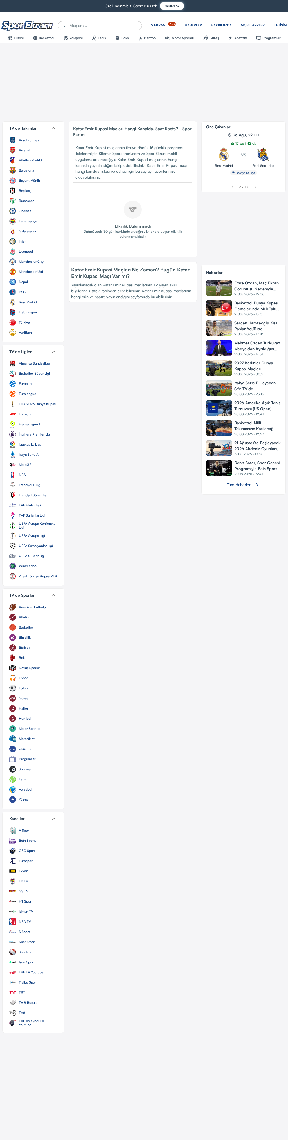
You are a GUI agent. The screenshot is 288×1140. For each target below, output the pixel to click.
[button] (33, 128)
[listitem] (33, 140)
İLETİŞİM (280, 25)
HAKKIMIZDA (221, 25)
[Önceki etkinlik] (232, 187)
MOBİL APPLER (253, 25)
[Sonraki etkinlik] (255, 187)
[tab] (15, 38)
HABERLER (193, 25)
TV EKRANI (162, 24)
